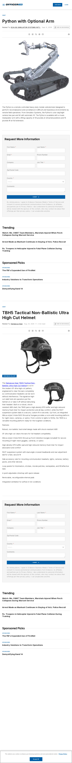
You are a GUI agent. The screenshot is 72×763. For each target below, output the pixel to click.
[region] (36, 757)
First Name (11, 147)
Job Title (41, 162)
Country (10, 178)
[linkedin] (33, 34)
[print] (69, 34)
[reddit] (39, 34)
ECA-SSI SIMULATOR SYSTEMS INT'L (25, 27)
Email (9, 155)
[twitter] (36, 34)
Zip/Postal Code (12, 170)
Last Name (41, 147)
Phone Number (42, 155)
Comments (10, 186)
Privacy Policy (63, 754)
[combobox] (36, 181)
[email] (43, 34)
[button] (3, 4)
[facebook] (29, 34)
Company (10, 162)
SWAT (4, 15)
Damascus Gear (17, 324)
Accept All (36, 759)
